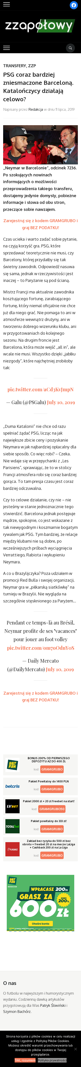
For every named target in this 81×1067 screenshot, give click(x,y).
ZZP (32, 65)
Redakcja (36, 109)
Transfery (14, 65)
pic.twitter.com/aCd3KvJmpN (40, 389)
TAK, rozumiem (25, 1060)
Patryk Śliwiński (52, 1005)
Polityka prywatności (52, 1060)
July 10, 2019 (61, 402)
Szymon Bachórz (17, 1011)
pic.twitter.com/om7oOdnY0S (40, 647)
